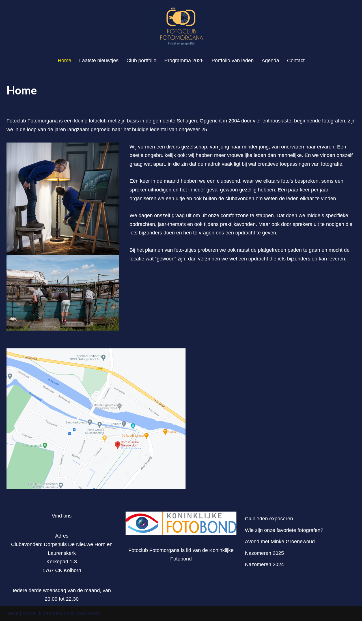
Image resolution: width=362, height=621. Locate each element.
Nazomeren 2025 (264, 553)
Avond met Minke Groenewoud (280, 541)
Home (64, 60)
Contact (296, 60)
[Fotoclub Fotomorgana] (181, 27)
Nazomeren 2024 (264, 564)
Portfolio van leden (233, 60)
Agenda (270, 60)
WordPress (87, 613)
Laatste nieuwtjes (98, 60)
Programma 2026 (184, 60)
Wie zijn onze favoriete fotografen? (284, 530)
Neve (12, 613)
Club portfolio (141, 60)
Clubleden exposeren (269, 518)
